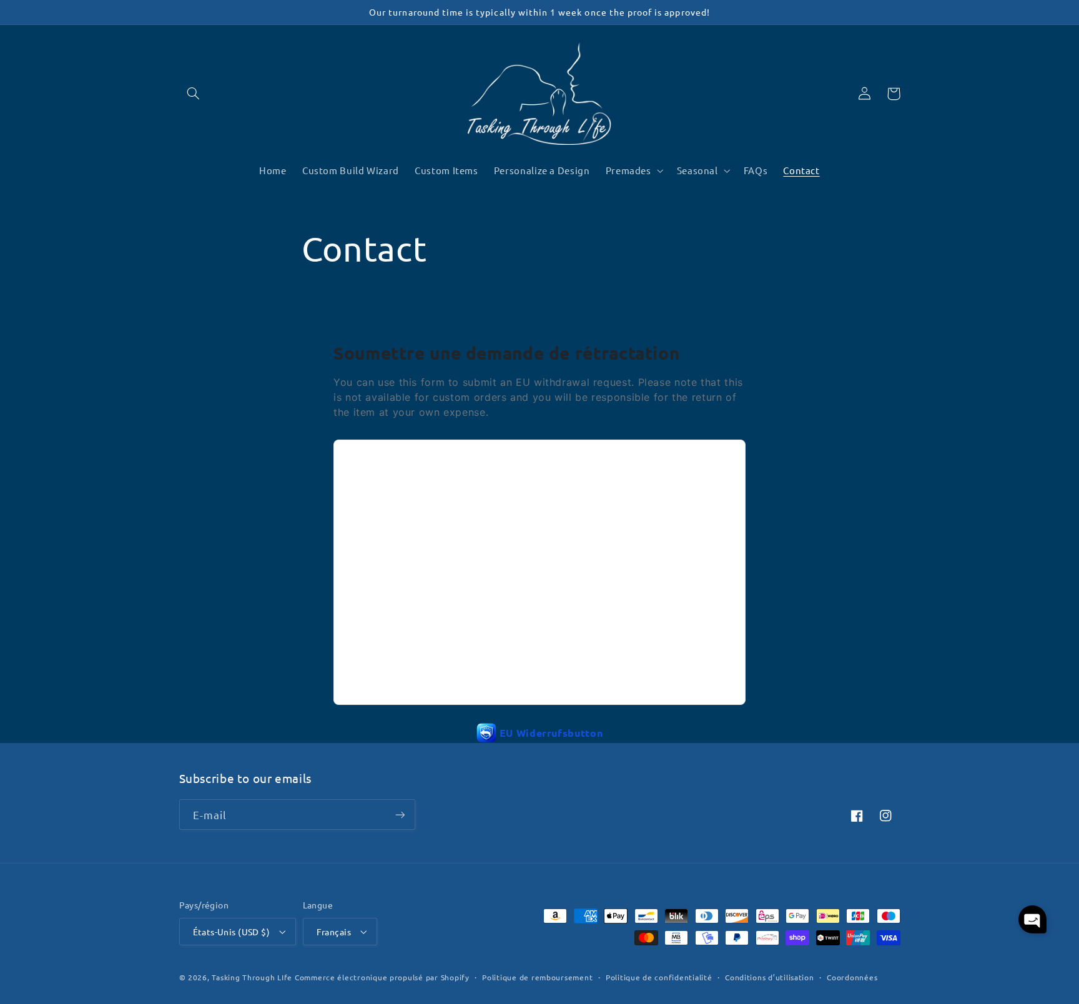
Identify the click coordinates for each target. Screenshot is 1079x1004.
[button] (193, 93)
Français (334, 931)
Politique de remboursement (537, 977)
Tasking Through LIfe (252, 977)
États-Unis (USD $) (231, 931)
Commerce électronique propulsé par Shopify (382, 977)
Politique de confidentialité (659, 977)
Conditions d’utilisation (769, 977)
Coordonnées (852, 977)
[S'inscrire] (399, 814)
